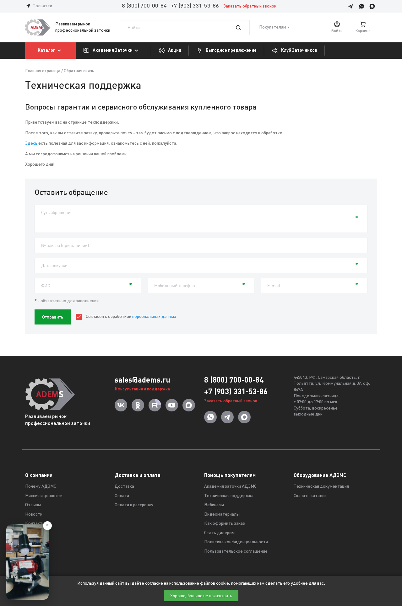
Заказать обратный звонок (249, 6)
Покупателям (272, 27)
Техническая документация (321, 486)
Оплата (122, 496)
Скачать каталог (310, 496)
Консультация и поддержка (142, 389)
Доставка (124, 486)
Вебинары (214, 505)
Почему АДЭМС (40, 486)
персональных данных (154, 316)
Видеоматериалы (222, 514)
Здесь (31, 143)
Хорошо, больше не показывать (201, 595)
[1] (242, 27)
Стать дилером (219, 533)
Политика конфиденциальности (236, 542)
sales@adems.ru (142, 380)
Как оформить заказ (224, 523)
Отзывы (33, 505)
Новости (33, 514)
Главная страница (42, 71)
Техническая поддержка (228, 496)
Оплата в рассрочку (134, 505)
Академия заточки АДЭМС (230, 486)
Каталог (46, 50)
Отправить (52, 316)
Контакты (35, 523)
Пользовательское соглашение (236, 551)
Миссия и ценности (43, 496)
